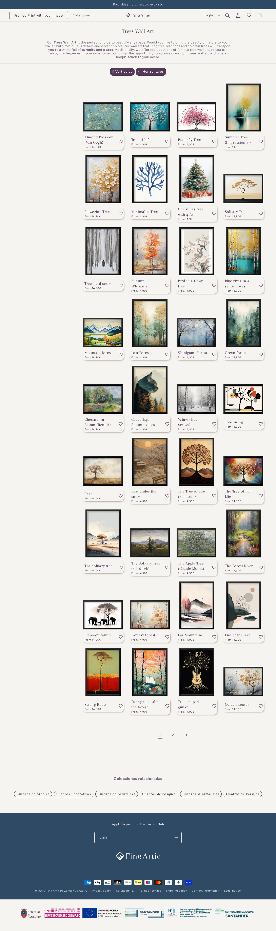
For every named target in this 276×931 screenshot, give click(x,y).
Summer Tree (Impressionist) (238, 140)
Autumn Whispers (139, 283)
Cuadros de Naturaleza (116, 794)
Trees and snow (97, 283)
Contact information (205, 890)
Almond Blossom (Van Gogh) (98, 140)
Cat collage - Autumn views (143, 422)
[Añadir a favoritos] (121, 142)
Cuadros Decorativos (73, 794)
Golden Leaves (237, 704)
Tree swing (234, 422)
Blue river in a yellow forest (237, 283)
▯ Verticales (122, 71)
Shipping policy (176, 890)
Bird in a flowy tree (190, 283)
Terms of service (150, 890)
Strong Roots (95, 704)
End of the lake (238, 635)
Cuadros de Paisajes (242, 794)
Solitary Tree (236, 212)
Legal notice (232, 890)
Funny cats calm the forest (145, 704)
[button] (82, 15)
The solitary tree (98, 566)
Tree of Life (141, 140)
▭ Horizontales (151, 71)
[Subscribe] (176, 837)
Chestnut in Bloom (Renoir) (97, 422)
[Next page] (186, 735)
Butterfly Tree (189, 140)
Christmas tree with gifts (190, 212)
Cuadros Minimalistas (201, 794)
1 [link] (160, 735)
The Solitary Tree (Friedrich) (145, 566)
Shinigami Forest (192, 353)
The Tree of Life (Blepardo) (191, 494)
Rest (88, 494)
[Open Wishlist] (248, 15)
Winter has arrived (187, 422)
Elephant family (97, 635)
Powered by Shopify (73, 890)
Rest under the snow (143, 494)
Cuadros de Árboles (33, 794)
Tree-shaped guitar (188, 704)
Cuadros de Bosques (159, 794)
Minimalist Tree (144, 212)
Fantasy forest (143, 635)
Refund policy (125, 890)
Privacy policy (101, 890)
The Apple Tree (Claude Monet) (191, 566)
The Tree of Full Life (238, 494)
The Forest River (239, 566)
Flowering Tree (97, 212)
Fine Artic (52, 890)
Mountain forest (98, 353)
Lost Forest (140, 353)
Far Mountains (190, 635)
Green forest (236, 353)
